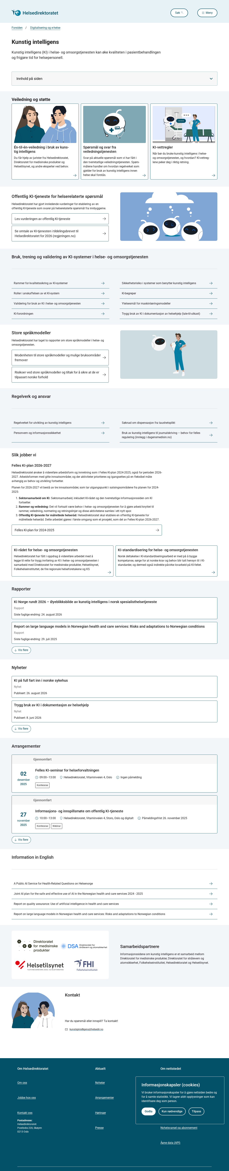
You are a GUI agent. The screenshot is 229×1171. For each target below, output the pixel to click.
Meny (209, 12)
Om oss (22, 1082)
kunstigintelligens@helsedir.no (86, 1029)
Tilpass (196, 1111)
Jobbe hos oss (26, 1097)
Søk (177, 12)
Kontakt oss (24, 1112)
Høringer (100, 1112)
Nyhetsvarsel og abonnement (178, 1127)
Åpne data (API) (170, 1142)
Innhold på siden (29, 78)
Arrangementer (104, 1097)
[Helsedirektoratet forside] (37, 13)
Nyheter (100, 1082)
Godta (148, 1111)
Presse (99, 1127)
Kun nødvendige (172, 1111)
